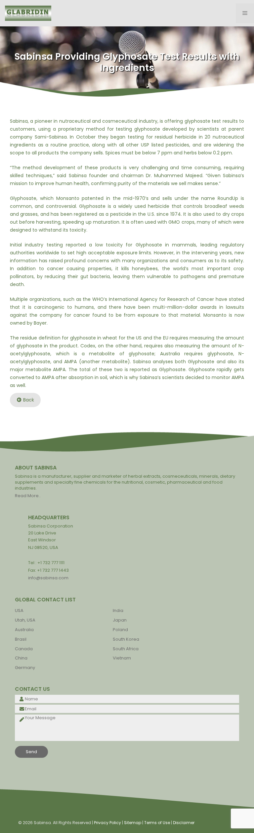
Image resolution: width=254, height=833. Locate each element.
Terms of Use (157, 822)
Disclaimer (183, 822)
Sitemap (132, 822)
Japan (120, 620)
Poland (120, 629)
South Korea (126, 639)
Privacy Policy (107, 822)
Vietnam (122, 658)
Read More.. (28, 496)
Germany (25, 667)
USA (19, 610)
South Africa (126, 649)
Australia (24, 629)
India (118, 610)
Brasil (20, 639)
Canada (24, 649)
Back (28, 400)
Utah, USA (25, 620)
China (21, 658)
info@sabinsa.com (48, 578)
